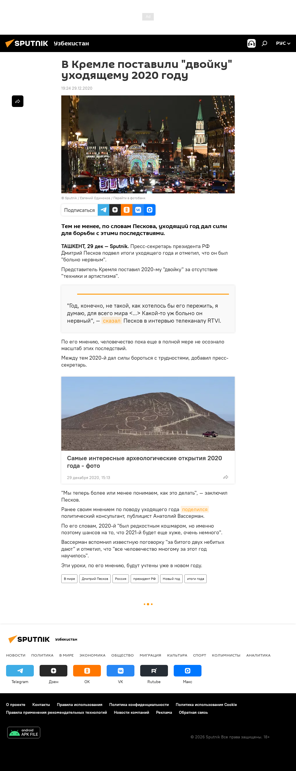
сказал (112, 320)
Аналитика (258, 655)
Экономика (92, 655)
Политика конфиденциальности (139, 704)
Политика (42, 655)
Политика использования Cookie (206, 704)
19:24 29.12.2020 (76, 88)
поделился (195, 509)
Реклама (164, 712)
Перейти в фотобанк (129, 198)
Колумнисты (226, 655)
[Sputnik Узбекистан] (28, 48)
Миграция (150, 655)
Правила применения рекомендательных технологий (56, 712)
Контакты (41, 704)
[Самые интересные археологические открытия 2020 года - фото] (148, 414)
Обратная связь (193, 712)
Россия (120, 578)
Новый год (171, 578)
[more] (226, 477)
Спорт (199, 655)
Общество (122, 655)
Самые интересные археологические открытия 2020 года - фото (144, 461)
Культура (177, 655)
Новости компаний (131, 712)
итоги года (195, 578)
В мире (69, 578)
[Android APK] (23, 733)
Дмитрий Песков (95, 578)
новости (15, 655)
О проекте (15, 704)
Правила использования (79, 704)
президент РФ (144, 578)
